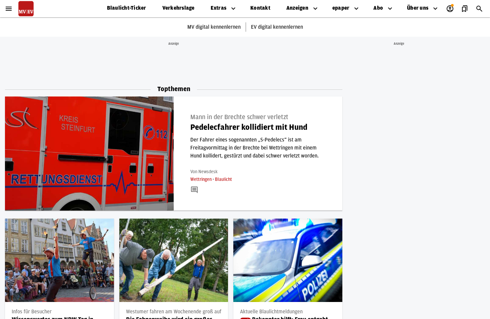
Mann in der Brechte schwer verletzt (239, 117)
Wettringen (201, 179)
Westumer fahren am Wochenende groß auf (173, 311)
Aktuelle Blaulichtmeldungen (271, 311)
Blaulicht (223, 179)
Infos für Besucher (32, 311)
